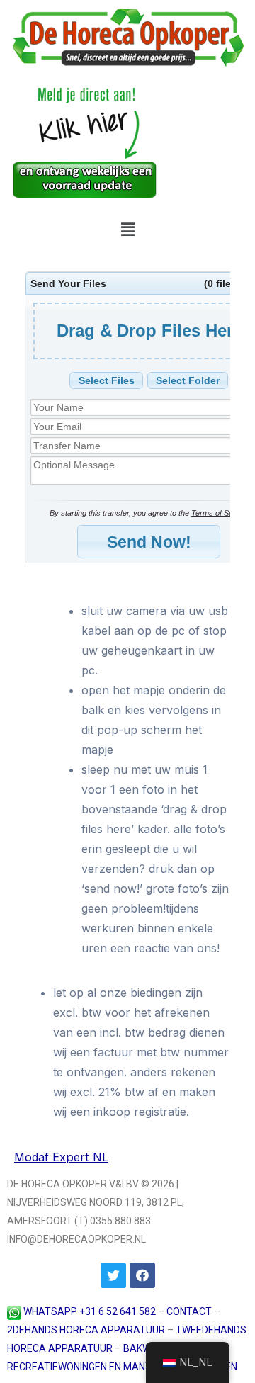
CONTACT (189, 1311)
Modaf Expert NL (61, 1157)
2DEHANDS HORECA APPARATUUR (86, 1330)
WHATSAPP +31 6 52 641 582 (89, 1311)
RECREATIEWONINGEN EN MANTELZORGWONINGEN (122, 1366)
